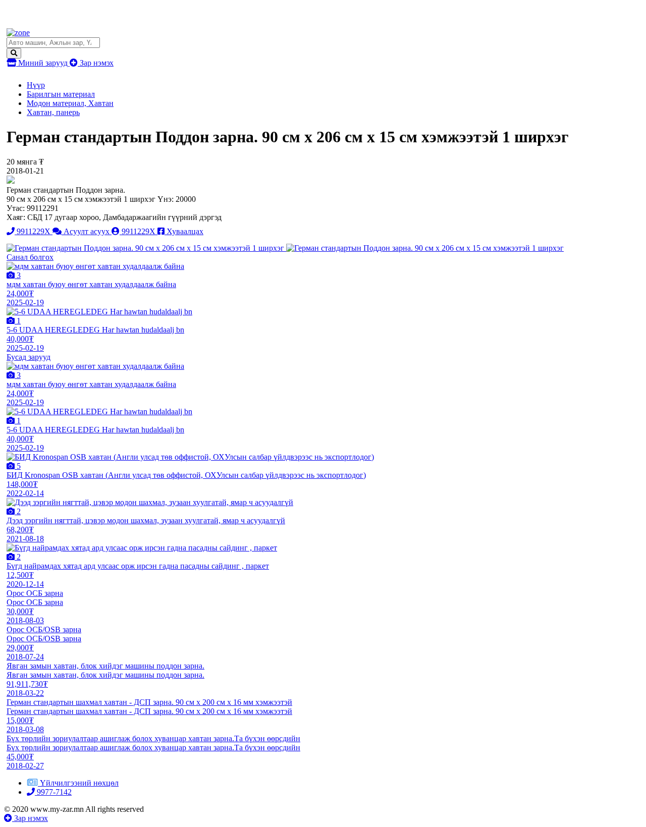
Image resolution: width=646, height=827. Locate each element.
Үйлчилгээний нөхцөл (79, 783)
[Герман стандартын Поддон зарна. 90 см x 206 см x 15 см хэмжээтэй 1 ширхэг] (146, 248)
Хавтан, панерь (53, 112)
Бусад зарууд (28, 357)
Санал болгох (30, 257)
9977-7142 (53, 792)
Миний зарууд (43, 63)
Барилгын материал (61, 94)
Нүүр (36, 85)
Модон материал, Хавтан (70, 103)
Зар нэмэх (96, 63)
